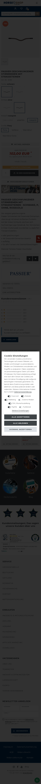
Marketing (12, 400)
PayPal (14, 407)
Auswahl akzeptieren (20, 429)
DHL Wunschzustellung (21, 403)
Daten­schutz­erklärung (22, 392)
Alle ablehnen (20, 423)
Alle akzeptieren (20, 417)
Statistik (28, 396)
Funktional (27, 407)
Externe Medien (28, 400)
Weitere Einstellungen (20, 410)
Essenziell (15, 396)
